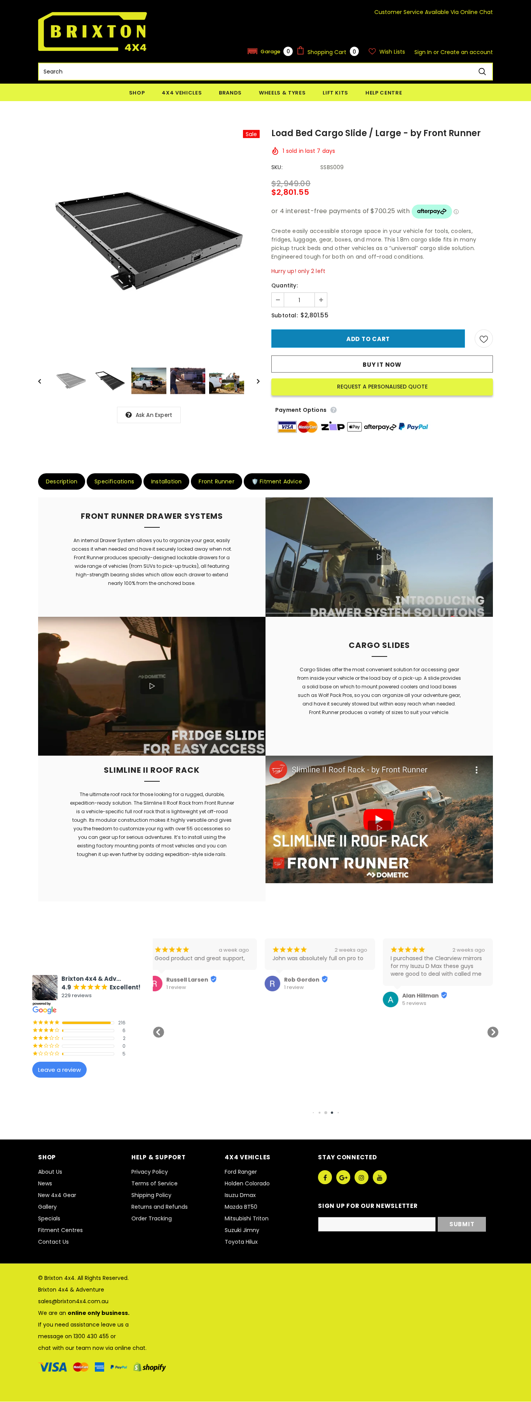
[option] (149, 241)
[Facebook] (325, 1177)
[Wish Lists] (484, 338)
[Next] (253, 381)
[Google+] (343, 1177)
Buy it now (382, 365)
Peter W (420, 988)
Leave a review (59, 1070)
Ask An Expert (154, 415)
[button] (270, 51)
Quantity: (284, 285)
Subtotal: (284, 315)
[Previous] (45, 381)
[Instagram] (362, 1177)
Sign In (423, 52)
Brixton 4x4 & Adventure (71, 1289)
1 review (182, 987)
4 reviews (420, 995)
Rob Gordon (190, 980)
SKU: (277, 167)
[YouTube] (380, 1177)
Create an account (466, 52)
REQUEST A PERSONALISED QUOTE (382, 386)
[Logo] (92, 31)
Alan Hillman (308, 995)
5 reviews (302, 1003)
